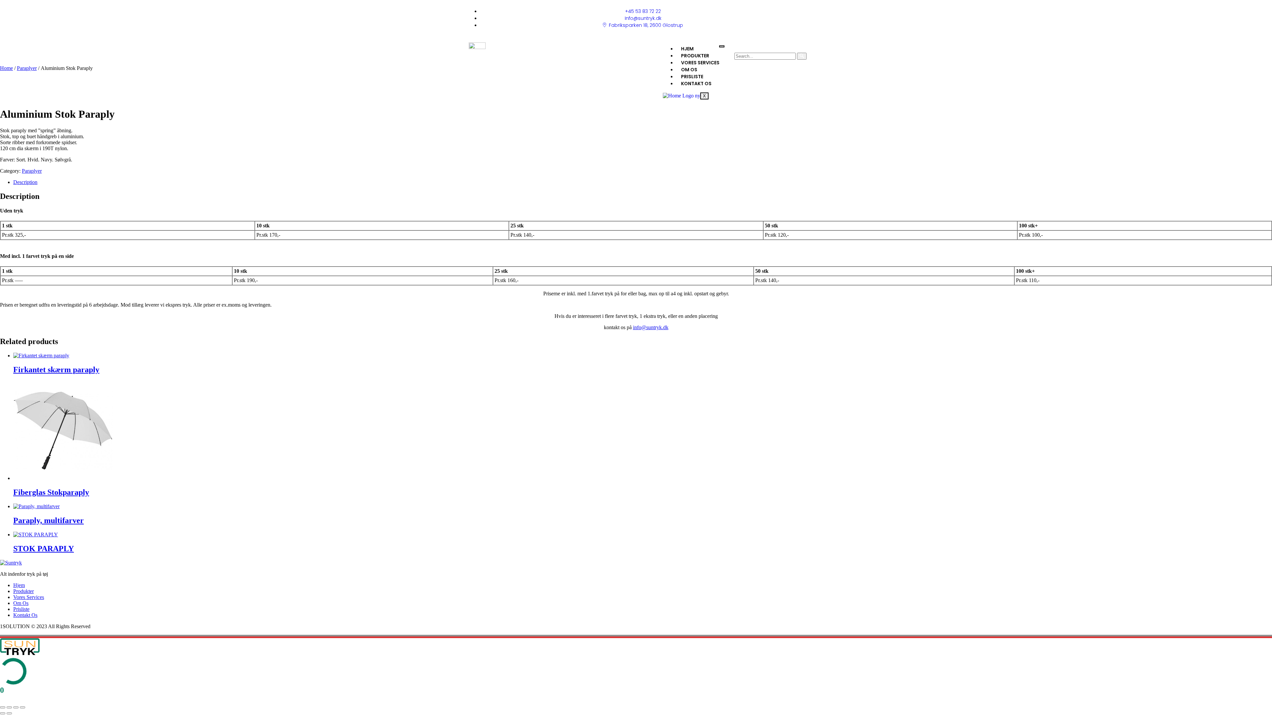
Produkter (695, 55)
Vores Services (700, 62)
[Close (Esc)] (22, 707)
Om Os (689, 69)
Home (6, 68)
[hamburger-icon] (721, 46)
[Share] (16, 707)
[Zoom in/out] (2, 707)
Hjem (687, 48)
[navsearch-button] (736, 47)
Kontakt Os (696, 83)
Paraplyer (27, 68)
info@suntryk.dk (650, 327)
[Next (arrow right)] (9, 713)
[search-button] (802, 56)
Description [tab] (25, 182)
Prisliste (692, 76)
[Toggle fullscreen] (9, 707)
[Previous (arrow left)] (2, 713)
